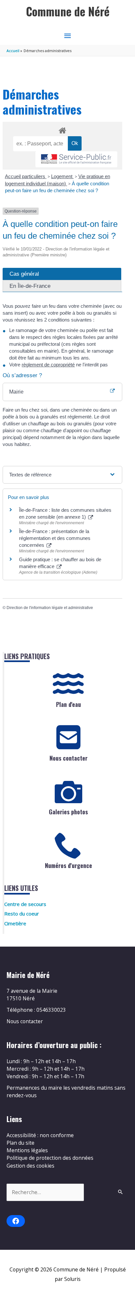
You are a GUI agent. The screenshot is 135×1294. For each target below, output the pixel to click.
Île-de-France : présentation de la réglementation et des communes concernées (54, 538)
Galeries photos (68, 811)
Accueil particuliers (26, 176)
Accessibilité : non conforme (40, 1135)
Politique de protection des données (50, 1157)
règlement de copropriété (48, 364)
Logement (62, 176)
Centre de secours (25, 904)
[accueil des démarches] (62, 129)
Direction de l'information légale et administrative (50, 607)
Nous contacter (68, 758)
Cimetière (15, 923)
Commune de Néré (67, 11)
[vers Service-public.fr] (76, 159)
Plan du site (20, 1142)
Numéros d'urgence (68, 865)
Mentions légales (27, 1150)
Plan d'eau (68, 704)
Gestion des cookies (30, 1165)
